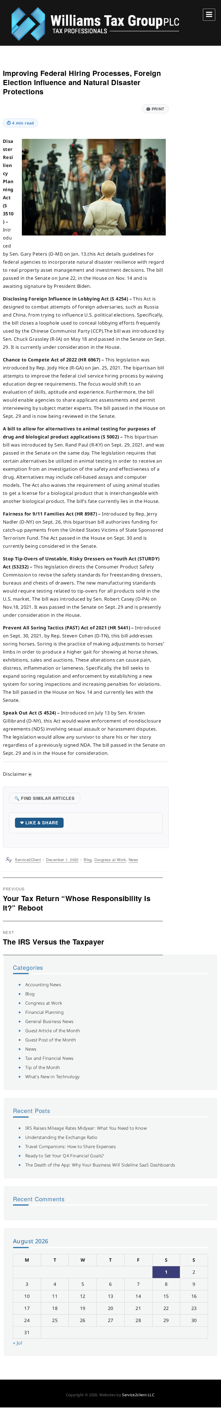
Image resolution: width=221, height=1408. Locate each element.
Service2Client (28, 859)
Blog (88, 859)
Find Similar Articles (44, 798)
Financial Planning (44, 1012)
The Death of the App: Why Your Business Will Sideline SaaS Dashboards (100, 1165)
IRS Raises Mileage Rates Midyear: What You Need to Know (86, 1128)
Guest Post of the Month (50, 1040)
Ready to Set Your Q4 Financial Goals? (64, 1155)
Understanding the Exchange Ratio (61, 1137)
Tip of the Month (42, 1067)
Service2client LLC (138, 1394)
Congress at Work (110, 859)
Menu (209, 15)
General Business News (49, 1021)
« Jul (17, 1343)
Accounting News (43, 984)
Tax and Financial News (49, 1058)
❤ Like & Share (39, 822)
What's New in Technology (52, 1076)
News (133, 859)
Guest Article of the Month (52, 1030)
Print (155, 109)
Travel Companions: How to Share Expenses (70, 1146)
